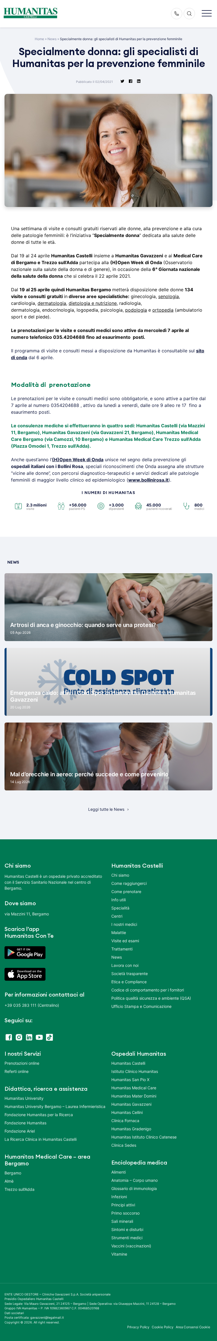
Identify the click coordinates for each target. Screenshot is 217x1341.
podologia (136, 310)
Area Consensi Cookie (193, 1327)
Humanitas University (24, 1098)
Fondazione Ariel (20, 1131)
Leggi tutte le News (106, 809)
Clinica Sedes (123, 1145)
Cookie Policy (162, 1327)
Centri (116, 916)
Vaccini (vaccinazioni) (131, 1245)
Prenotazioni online (22, 1063)
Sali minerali (122, 1221)
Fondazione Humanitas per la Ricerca (39, 1114)
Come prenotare (126, 891)
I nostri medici (124, 924)
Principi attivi (123, 1204)
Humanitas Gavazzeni (131, 1104)
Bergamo (13, 1172)
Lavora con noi (124, 965)
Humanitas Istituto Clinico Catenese (144, 1137)
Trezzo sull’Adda (19, 1189)
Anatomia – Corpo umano (134, 1180)
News (52, 39)
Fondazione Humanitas (25, 1122)
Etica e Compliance (129, 981)
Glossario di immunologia (134, 1188)
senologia (168, 296)
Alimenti (118, 1172)
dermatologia (52, 303)
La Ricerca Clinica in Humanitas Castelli (41, 1139)
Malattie (118, 932)
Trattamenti (122, 949)
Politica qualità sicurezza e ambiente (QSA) (151, 998)
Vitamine (119, 1254)
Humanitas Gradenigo (131, 1128)
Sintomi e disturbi (127, 1229)
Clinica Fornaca (125, 1120)
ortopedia (162, 310)
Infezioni (119, 1196)
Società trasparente (129, 973)
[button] (207, 13)
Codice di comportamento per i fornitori (147, 990)
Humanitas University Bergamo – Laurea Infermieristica (55, 1106)
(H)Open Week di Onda (77, 459)
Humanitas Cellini (127, 1112)
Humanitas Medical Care (133, 1087)
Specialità (120, 908)
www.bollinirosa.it (148, 480)
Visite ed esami (125, 940)
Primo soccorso (125, 1213)
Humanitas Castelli (128, 1063)
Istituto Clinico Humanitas (134, 1071)
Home (39, 39)
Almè (9, 1181)
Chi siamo (120, 875)
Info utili (118, 899)
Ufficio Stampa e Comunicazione (141, 1006)
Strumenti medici (126, 1237)
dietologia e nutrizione (93, 303)
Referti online (17, 1071)
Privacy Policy (138, 1327)
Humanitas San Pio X (130, 1079)
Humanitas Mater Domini (133, 1096)
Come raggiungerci (129, 883)
